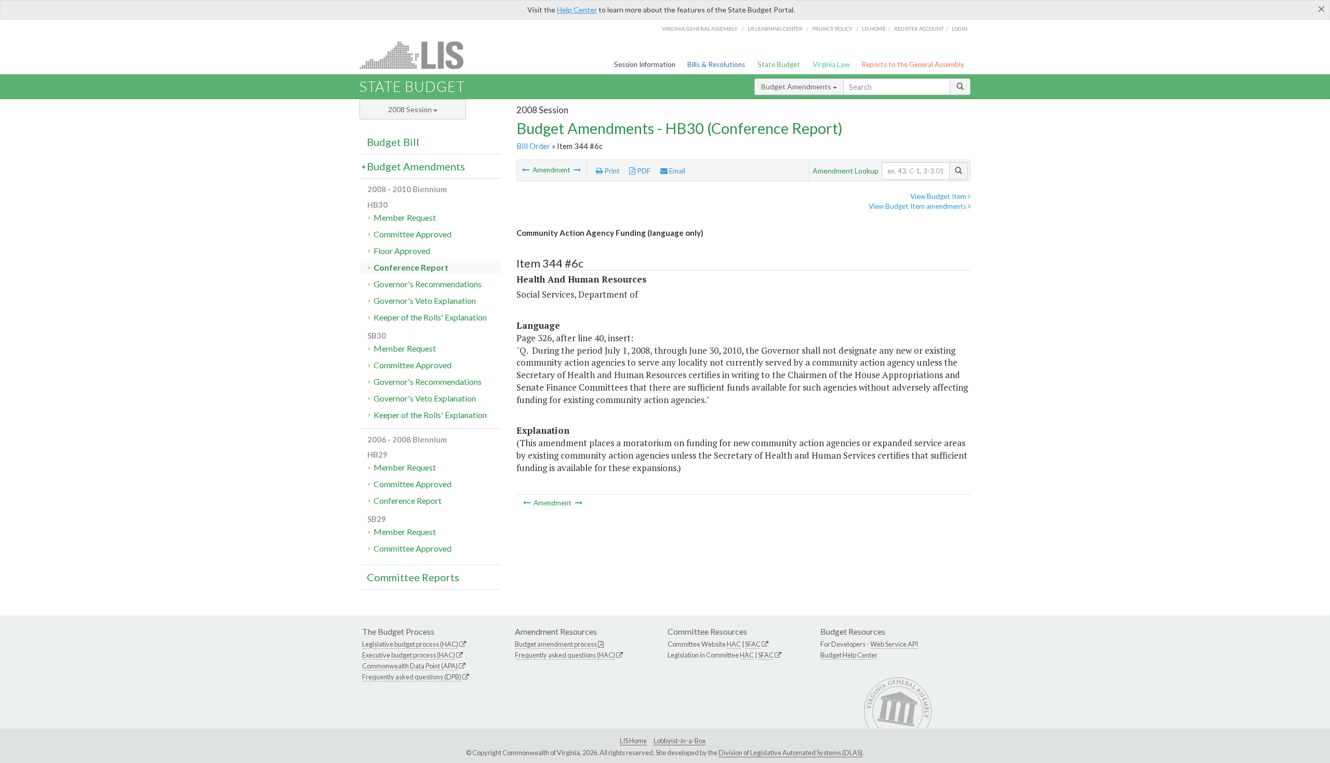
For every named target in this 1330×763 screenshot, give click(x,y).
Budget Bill (393, 142)
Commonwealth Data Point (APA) (410, 666)
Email (676, 171)
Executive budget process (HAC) (408, 655)
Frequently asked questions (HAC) (565, 655)
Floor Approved (402, 251)
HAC (734, 644)
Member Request (405, 217)
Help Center (577, 9)
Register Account (918, 28)
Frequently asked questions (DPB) (411, 677)
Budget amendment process (556, 644)
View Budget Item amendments (918, 206)
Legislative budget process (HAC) (410, 644)
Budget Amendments (797, 86)
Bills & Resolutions (716, 64)
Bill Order (533, 146)
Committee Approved (412, 234)
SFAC (753, 644)
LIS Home (633, 741)
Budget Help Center (848, 655)
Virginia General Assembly (700, 28)
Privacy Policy (832, 28)
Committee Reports (413, 577)
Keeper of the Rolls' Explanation (430, 317)
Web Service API (894, 644)
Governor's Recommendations (428, 284)
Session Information (644, 64)
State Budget (778, 64)
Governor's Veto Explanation (425, 300)
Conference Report (411, 267)
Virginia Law (831, 64)
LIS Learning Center (775, 28)
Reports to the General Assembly (912, 64)
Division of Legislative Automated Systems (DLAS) (790, 752)
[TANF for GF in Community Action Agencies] (526, 170)
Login (959, 28)
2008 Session (410, 109)
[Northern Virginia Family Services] (577, 170)
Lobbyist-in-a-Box (680, 741)
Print (611, 171)
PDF (642, 171)
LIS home (874, 28)
